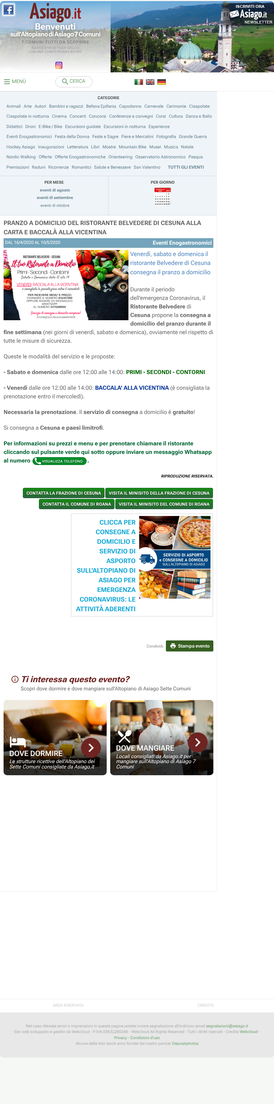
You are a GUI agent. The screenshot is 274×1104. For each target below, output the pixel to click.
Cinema (59, 116)
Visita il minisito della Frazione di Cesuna (159, 493)
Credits (205, 1005)
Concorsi (97, 116)
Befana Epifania (101, 106)
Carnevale (153, 106)
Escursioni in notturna (125, 126)
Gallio (73, 48)
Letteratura (77, 146)
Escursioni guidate (83, 126)
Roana (64, 52)
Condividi (155, 646)
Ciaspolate (199, 106)
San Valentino (147, 167)
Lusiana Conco (43, 52)
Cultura (176, 116)
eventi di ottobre (55, 205)
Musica (171, 146)
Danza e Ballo (199, 116)
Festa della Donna (72, 136)
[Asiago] (55, 12)
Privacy (120, 1038)
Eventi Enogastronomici (29, 136)
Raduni (39, 167)
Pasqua (195, 156)
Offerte (45, 156)
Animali (13, 106)
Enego (51, 48)
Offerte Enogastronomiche (80, 156)
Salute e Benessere (112, 167)
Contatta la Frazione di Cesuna (63, 493)
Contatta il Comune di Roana (76, 504)
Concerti (78, 116)
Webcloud (249, 1031)
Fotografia (166, 136)
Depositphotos (185, 1043)
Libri (95, 146)
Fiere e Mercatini (137, 136)
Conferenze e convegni (131, 116)
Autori (40, 106)
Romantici (81, 167)
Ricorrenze (58, 167)
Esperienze (158, 126)
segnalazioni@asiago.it (227, 1026)
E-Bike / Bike (50, 126)
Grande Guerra (193, 136)
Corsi (161, 116)
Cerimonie (176, 106)
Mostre (109, 146)
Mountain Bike (133, 146)
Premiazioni (17, 167)
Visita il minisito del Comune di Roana (164, 504)
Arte (28, 106)
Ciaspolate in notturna (27, 116)
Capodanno (130, 106)
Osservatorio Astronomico (160, 156)
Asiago (37, 48)
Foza (61, 48)
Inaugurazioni (51, 146)
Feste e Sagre (105, 136)
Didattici (14, 126)
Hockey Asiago (20, 146)
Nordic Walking (21, 156)
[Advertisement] (108, 838)
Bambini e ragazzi (66, 106)
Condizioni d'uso (145, 1038)
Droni (30, 126)
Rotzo (76, 52)
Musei (155, 146)
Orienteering (120, 156)
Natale (187, 146)
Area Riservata (68, 1005)
